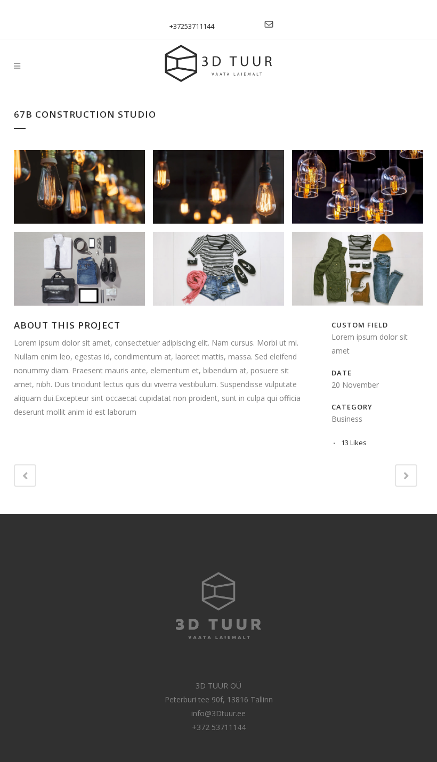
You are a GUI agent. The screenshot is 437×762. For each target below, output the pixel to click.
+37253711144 (191, 26)
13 (354, 442)
